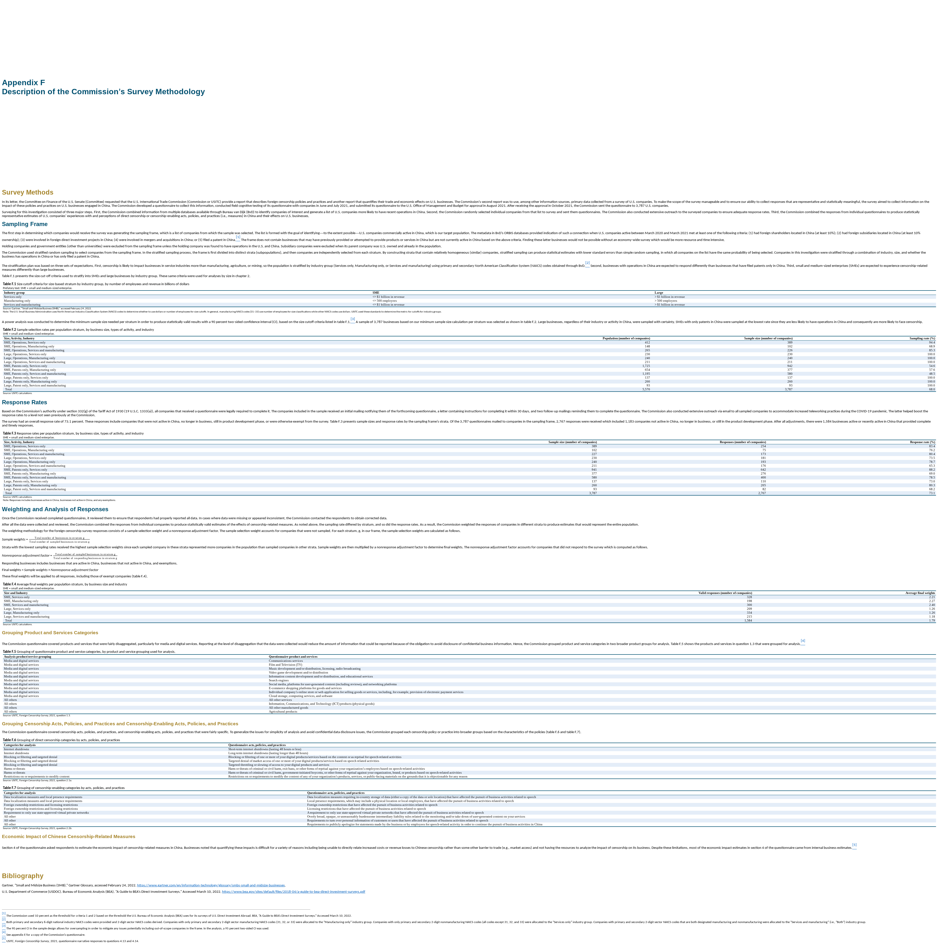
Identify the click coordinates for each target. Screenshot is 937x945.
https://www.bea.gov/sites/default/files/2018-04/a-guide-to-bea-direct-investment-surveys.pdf (293, 892)
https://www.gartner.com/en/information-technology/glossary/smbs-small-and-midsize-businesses (211, 885)
